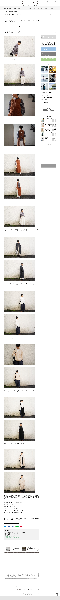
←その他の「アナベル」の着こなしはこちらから (11, 523)
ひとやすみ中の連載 (45, 102)
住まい (30, 8)
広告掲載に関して (19, 593)
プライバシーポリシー (29, 593)
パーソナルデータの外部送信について (38, 593)
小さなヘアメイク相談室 (45, 95)
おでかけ (15, 8)
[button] (14, 596)
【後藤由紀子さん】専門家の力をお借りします (49, 92)
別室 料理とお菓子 (44, 99)
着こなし (6, 8)
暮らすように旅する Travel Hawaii (47, 97)
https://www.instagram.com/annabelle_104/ (12, 537)
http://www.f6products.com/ (9, 536)
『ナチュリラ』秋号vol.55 (10, 518)
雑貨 (26, 8)
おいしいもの (21, 8)
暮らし (11, 8)
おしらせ (35, 8)
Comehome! (46, 123)
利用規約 (23, 593)
